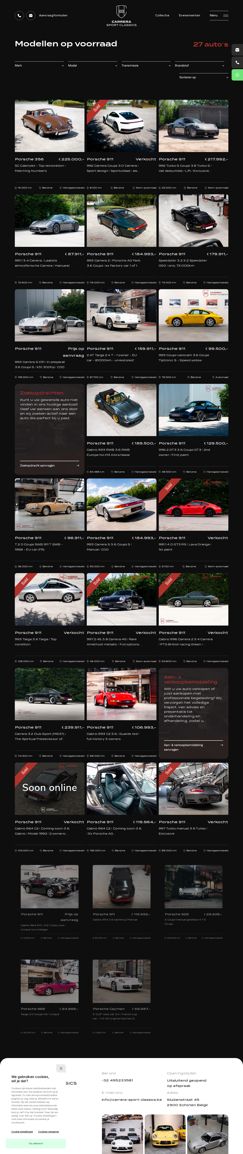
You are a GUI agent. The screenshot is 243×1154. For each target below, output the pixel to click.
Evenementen (189, 15)
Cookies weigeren (48, 1131)
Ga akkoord (36, 1143)
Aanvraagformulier (53, 15)
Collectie (162, 15)
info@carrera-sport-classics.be (132, 1100)
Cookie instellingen (22, 1131)
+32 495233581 (117, 1080)
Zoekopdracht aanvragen (37, 465)
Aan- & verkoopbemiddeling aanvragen (183, 747)
